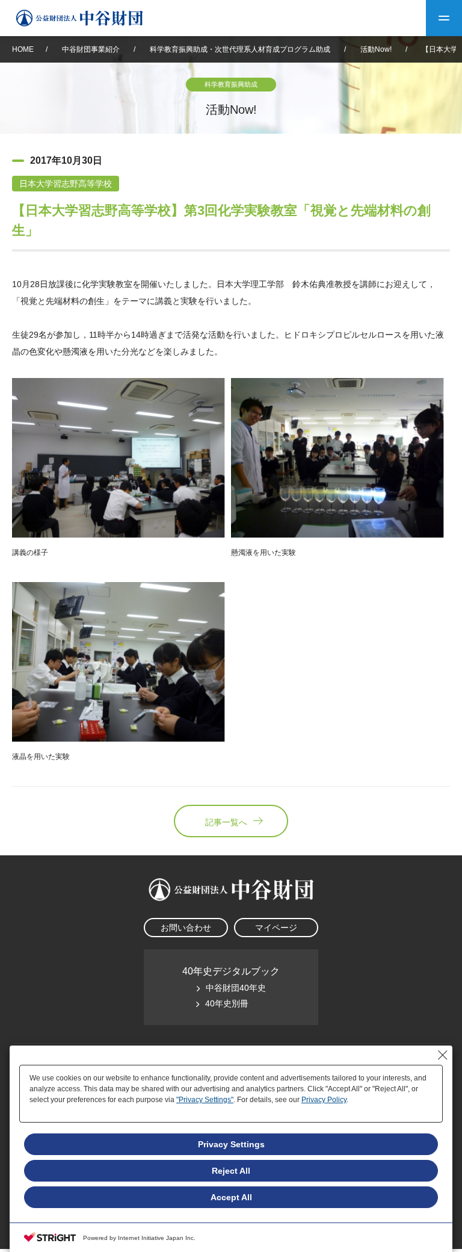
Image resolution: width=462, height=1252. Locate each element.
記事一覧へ (226, 822)
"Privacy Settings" (204, 1100)
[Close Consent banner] (442, 1055)
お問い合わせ (186, 927)
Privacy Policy (323, 1100)
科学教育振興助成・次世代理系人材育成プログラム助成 (240, 49)
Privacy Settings (231, 1144)
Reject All (231, 1171)
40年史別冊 (226, 1003)
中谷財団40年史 (236, 988)
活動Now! (376, 49)
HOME (23, 49)
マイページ (276, 927)
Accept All (231, 1197)
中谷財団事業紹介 (92, 49)
